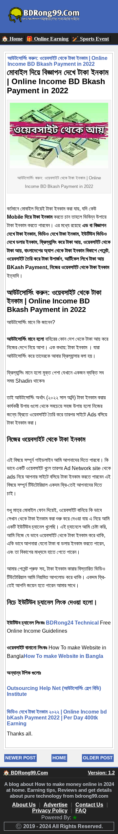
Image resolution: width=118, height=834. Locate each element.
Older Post (98, 757)
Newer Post (20, 757)
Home (59, 757)
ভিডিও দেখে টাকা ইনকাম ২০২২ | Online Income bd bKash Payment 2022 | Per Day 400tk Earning (57, 717)
